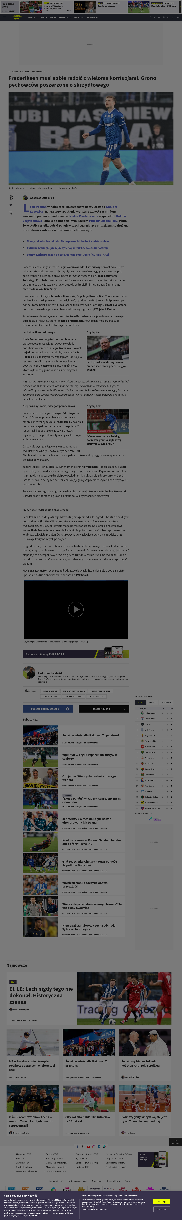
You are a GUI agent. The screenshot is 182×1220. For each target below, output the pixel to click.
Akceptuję (162, 1202)
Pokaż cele (161, 1209)
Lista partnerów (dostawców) (94, 1209)
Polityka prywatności (30, 1215)
